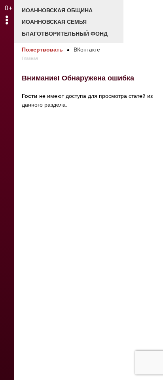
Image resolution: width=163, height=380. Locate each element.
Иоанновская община (57, 10)
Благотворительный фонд (65, 34)
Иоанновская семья (54, 22)
